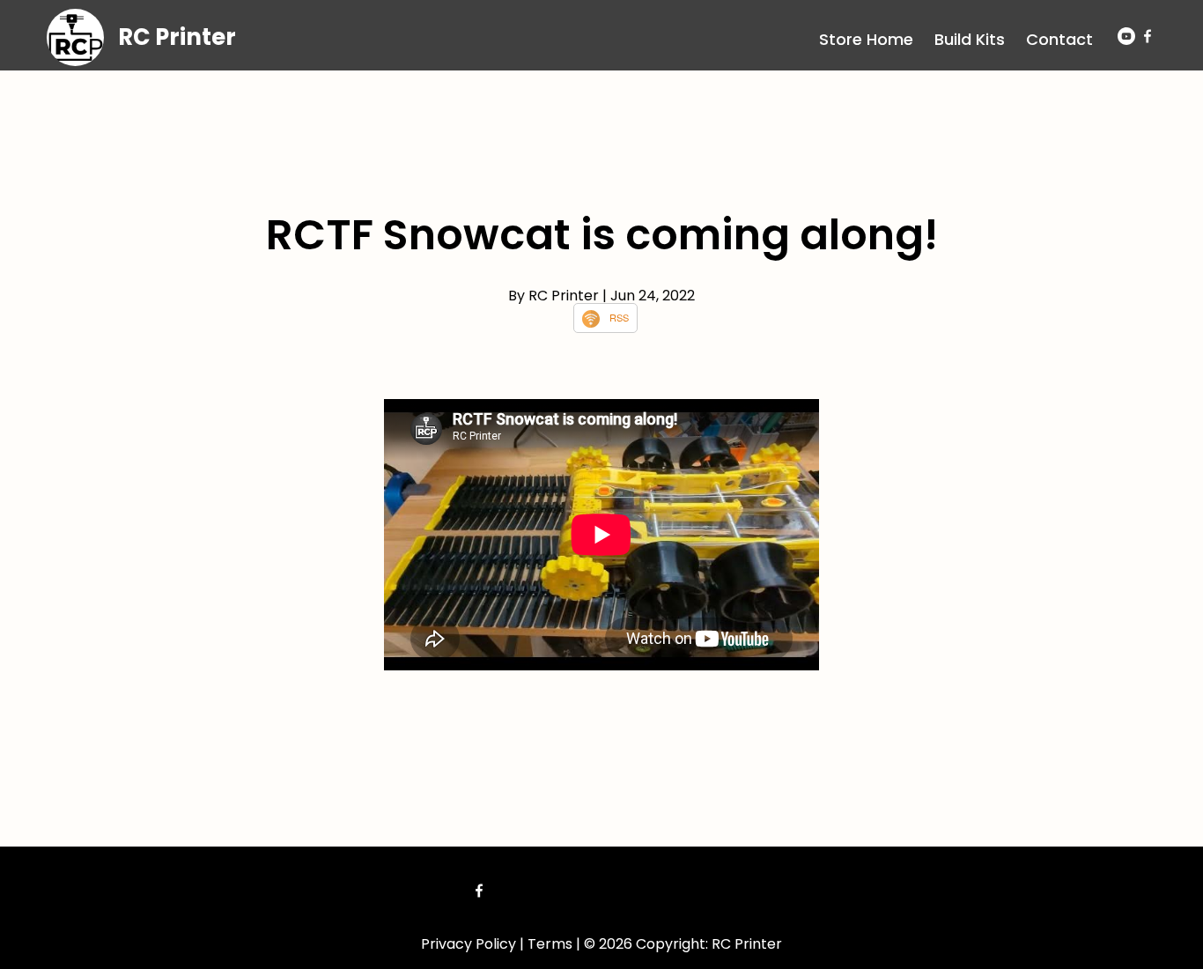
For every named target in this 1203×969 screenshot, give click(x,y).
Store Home (866, 39)
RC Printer (177, 37)
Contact (1059, 39)
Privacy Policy (468, 944)
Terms (550, 944)
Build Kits (969, 39)
